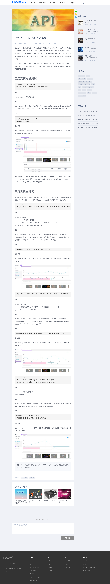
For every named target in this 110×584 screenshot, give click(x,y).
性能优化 (81, 81)
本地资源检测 (33, 580)
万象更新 (54, 3)
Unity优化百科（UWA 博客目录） (91, 21)
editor (84, 87)
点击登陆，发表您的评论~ (42, 519)
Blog (33, 2)
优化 (89, 93)
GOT (31, 564)
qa (79, 90)
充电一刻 (74, 3)
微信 (86, 564)
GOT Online (33, 561)
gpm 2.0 (87, 84)
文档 (48, 561)
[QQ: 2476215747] (76, 17)
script (88, 76)
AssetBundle (82, 78)
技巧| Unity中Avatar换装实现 (91, 39)
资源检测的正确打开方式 (64, 501)
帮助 (48, 564)
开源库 (66, 564)
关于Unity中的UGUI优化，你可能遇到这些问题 (91, 56)
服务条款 (49, 567)
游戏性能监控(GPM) (35, 567)
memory (90, 78)
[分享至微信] (76, 11)
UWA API (32, 477)
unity (84, 90)
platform (90, 87)
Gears (89, 90)
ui (79, 87)
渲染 (84, 95)
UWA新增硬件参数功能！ (34, 501)
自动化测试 (32, 573)
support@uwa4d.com (90, 567)
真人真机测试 (33, 570)
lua (80, 95)
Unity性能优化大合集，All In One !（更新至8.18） (91, 30)
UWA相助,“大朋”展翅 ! (49, 500)
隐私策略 (49, 570)
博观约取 (64, 3)
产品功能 (24, 477)
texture (94, 93)
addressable (82, 93)
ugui (93, 84)
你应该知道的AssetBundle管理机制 (90, 48)
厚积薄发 (43, 3)
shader (81, 84)
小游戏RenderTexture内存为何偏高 (87, 115)
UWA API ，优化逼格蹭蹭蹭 (30, 38)
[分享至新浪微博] (76, 14)
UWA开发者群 (68, 567)
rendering (81, 76)
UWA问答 (67, 561)
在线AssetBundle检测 (35, 577)
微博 (86, 561)
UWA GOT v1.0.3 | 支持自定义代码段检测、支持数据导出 (21, 502)
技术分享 (88, 81)
